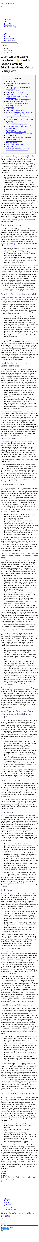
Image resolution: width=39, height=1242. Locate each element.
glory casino (12, 245)
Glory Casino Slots (12, 146)
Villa (5, 21)
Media (6, 1202)
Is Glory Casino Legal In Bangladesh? (18, 148)
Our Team (7, 1204)
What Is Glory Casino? (13, 123)
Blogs (6, 1200)
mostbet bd (12, 1209)
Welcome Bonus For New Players (17, 114)
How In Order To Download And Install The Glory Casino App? (19, 138)
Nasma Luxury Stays (7, 3)
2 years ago (8, 52)
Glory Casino (10, 107)
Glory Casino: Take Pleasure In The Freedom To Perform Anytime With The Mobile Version (19, 96)
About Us (7, 1199)
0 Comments (8, 50)
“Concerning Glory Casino (14, 92)
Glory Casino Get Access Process (17, 150)
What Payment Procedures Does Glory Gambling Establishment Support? (18, 102)
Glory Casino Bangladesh (14, 105)
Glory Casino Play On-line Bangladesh (18, 100)
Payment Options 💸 (13, 143)
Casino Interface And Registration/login (19, 125)
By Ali (6, 48)
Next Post (4, 1175)
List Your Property (10, 27)
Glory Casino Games (12, 91)
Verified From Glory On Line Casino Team (19, 112)
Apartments (8, 19)
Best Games (10, 130)
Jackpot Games (11, 135)
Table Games (10, 108)
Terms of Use (8, 1208)
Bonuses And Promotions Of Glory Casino (19, 134)
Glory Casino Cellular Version (15, 110)
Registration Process (12, 82)
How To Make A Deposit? (14, 144)
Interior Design (9, 25)
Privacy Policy (8, 1206)
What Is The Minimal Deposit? (16, 132)
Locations (7, 23)
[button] (19, 30)
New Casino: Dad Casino (14, 141)
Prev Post (4, 1171)
